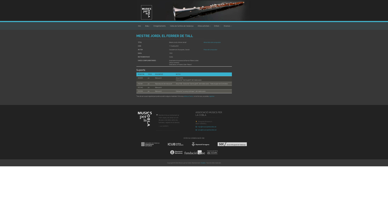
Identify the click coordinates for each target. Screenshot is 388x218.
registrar (211, 96)
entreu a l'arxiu (188, 96)
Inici (139, 26)
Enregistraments (159, 26)
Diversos (227, 26)
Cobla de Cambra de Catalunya (181, 26)
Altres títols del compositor (212, 42)
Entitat (216, 26)
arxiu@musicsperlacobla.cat (207, 130)
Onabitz (203, 163)
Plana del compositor (210, 49)
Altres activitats (203, 26)
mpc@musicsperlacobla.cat (207, 127)
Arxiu (147, 26)
